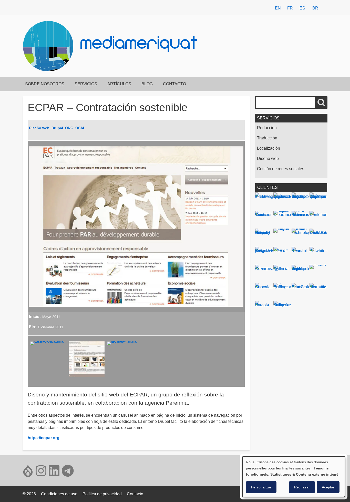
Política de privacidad (102, 494)
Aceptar (328, 487)
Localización (268, 148)
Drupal (57, 128)
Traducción (267, 138)
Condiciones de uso (59, 494)
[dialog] (293, 476)
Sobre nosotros (44, 84)
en (278, 8)
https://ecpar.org (43, 438)
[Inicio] (50, 46)
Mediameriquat (139, 44)
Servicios (86, 84)
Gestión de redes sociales (280, 169)
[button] (48, 361)
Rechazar (302, 487)
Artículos (119, 84)
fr (290, 8)
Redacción (267, 128)
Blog (147, 84)
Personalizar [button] (261, 487)
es (302, 8)
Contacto (174, 84)
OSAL (80, 128)
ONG (69, 128)
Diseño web (39, 128)
